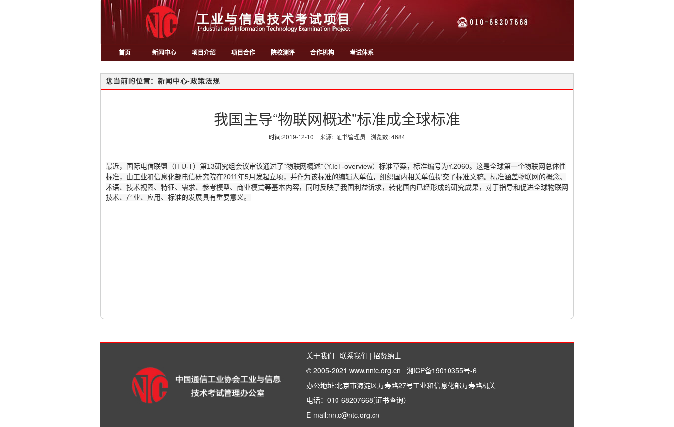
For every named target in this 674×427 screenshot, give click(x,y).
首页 (125, 52)
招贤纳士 (387, 355)
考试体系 (362, 52)
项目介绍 (204, 52)
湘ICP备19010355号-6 (442, 370)
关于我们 (320, 355)
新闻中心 (164, 52)
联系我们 (354, 355)
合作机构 (322, 52)
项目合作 (243, 52)
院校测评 (283, 52)
